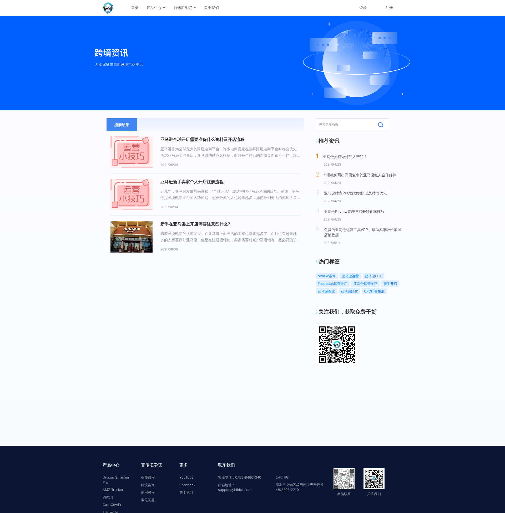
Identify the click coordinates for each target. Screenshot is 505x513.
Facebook (187, 485)
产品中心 (155, 7)
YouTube (186, 477)
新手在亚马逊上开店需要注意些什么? (195, 224)
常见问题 (148, 500)
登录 (363, 7)
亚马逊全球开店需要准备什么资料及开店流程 (202, 139)
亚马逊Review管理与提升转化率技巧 (354, 211)
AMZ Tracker (113, 490)
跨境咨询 (148, 485)
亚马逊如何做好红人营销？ (345, 156)
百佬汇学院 (183, 7)
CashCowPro (113, 504)
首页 (134, 7)
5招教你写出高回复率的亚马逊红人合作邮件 (360, 175)
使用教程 (148, 492)
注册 (389, 7)
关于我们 (211, 7)
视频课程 (148, 477)
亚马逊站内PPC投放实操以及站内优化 (355, 193)
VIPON (108, 497)
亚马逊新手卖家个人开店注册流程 (192, 181)
